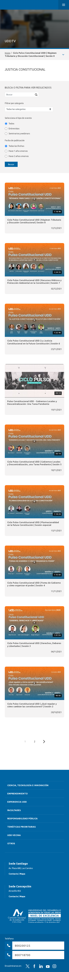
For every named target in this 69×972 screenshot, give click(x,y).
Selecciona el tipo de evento (18, 118)
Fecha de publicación (15, 140)
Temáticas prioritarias (21, 827)
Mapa (22, 874)
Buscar (11, 164)
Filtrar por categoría (14, 103)
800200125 (22, 945)
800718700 (22, 955)
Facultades (14, 810)
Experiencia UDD (17, 802)
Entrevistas (14, 128)
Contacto (13, 874)
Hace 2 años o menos (19, 156)
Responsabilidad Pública (22, 818)
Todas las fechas (16, 146)
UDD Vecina (14, 835)
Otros (11, 843)
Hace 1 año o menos (18, 151)
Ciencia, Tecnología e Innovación (27, 785)
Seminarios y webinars (19, 133)
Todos (11, 123)
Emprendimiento (17, 793)
